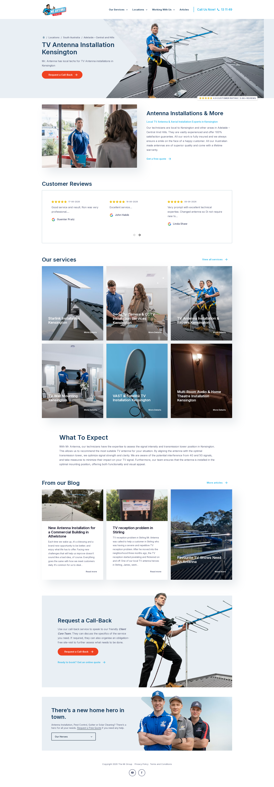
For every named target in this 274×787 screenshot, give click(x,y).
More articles (215, 482)
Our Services (116, 9)
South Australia (71, 37)
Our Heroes (61, 736)
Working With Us (162, 9)
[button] (139, 235)
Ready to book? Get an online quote (79, 662)
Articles (184, 9)
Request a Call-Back (61, 74)
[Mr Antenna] (54, 15)
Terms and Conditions (161, 764)
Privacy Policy (141, 764)
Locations (138, 9)
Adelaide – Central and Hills (99, 37)
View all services (212, 259)
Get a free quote (156, 158)
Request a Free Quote (89, 727)
